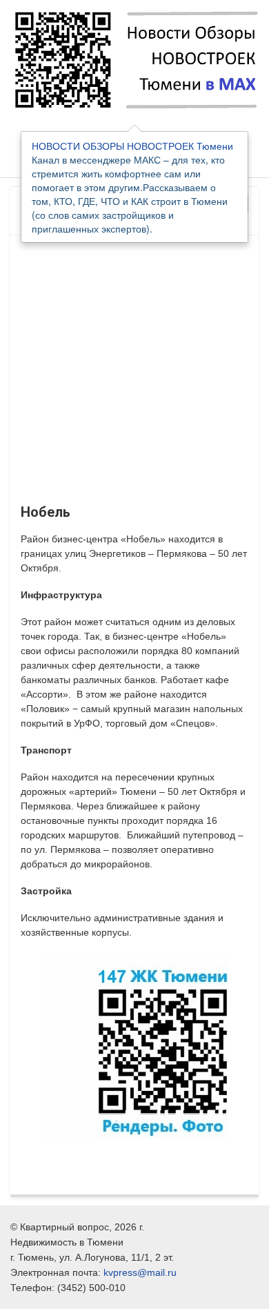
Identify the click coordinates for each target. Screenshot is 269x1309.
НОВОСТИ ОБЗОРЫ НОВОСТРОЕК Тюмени (132, 145)
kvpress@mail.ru (140, 1272)
